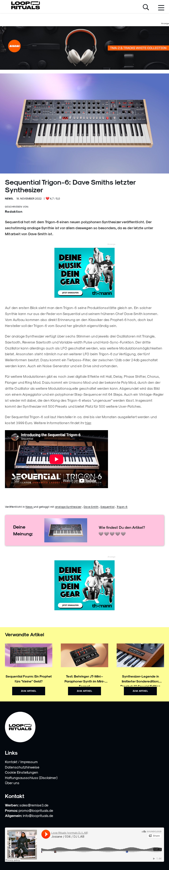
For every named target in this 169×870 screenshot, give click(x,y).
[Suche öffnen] (146, 7)
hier (88, 423)
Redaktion (13, 211)
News (29, 506)
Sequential (107, 506)
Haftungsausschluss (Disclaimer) (31, 778)
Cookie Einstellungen (21, 772)
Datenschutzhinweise (22, 767)
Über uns (12, 783)
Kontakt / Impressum (21, 762)
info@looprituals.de (38, 815)
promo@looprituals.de (36, 810)
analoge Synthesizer (68, 506)
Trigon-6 (122, 506)
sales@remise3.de (33, 805)
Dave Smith (91, 506)
